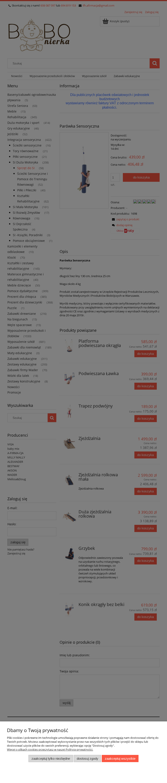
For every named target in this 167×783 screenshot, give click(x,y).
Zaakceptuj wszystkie (120, 758)
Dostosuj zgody (87, 758)
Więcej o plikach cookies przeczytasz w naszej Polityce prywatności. (50, 749)
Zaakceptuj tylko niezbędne (51, 758)
